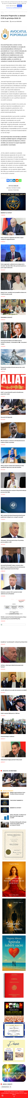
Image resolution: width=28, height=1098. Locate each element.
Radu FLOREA (5, 21)
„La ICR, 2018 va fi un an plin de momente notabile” (14, 690)
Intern (6, 11)
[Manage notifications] (2, 1095)
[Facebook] (8, 180)
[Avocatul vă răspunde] (14, 780)
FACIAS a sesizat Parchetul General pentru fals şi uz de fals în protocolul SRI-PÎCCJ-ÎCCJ (13, 617)
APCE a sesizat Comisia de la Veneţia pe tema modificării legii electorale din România (12, 466)
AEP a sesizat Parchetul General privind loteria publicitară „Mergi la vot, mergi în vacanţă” (13, 516)
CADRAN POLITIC (14, 1091)
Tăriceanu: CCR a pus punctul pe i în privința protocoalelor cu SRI (12, 541)
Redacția (12, 1093)
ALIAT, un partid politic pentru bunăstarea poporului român (12, 393)
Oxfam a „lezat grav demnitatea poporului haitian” (12, 666)
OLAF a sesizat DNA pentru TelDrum (10, 713)
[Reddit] (17, 180)
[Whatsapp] (20, 180)
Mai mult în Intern (13, 190)
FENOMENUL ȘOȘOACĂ (6, 317)
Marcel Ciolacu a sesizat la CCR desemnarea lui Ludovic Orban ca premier (13, 441)
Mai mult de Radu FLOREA (13, 188)
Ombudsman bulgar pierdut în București (11, 759)
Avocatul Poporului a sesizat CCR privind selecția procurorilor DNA (13, 491)
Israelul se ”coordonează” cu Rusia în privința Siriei (14, 642)
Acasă (2, 11)
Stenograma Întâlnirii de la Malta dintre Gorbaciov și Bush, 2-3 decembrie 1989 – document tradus (14, 342)
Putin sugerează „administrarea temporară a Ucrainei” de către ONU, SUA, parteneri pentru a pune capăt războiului (13, 265)
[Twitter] (11, 180)
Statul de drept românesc (7, 736)
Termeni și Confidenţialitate (14, 8)
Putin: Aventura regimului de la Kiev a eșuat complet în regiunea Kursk (12, 238)
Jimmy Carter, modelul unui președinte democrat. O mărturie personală (14, 293)
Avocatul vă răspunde (6, 417)
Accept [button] (19, 5)
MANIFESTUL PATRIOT (6, 212)
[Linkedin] (14, 180)
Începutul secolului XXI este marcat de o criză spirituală (13, 368)
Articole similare (13, 185)
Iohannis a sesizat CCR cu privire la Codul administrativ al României (11, 592)
